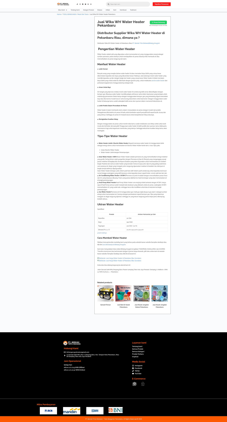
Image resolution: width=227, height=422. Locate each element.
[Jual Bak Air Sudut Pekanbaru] (123, 293)
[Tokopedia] (89, 4)
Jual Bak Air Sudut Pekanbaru (123, 306)
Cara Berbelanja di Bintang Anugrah (114, 244)
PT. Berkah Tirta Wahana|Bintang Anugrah (146, 43)
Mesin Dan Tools (82, 14)
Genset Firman (105, 305)
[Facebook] (83, 4)
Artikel (108, 10)
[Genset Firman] (105, 293)
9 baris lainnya (102, 233)
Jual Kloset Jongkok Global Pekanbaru (142, 306)
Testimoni (133, 10)
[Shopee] (91, 4)
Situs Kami (61, 10)
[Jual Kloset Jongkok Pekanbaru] (159, 293)
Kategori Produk (88, 10)
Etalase (99, 10)
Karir (114, 10)
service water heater (158, 80)
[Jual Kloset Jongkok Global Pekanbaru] (141, 293)
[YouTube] (86, 4)
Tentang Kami (75, 10)
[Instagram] (80, 4)
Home (59, 14)
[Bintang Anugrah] (119, 258)
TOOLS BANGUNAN (69, 14)
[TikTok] (78, 4)
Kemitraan (123, 10)
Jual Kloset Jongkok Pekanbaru (160, 306)
